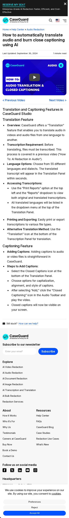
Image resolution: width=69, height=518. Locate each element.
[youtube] (28, 470)
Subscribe (48, 351)
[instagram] (35, 470)
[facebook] (4, 470)
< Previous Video (14, 100)
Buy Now (7, 444)
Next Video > (57, 100)
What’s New (42, 444)
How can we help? (28, 323)
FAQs (39, 421)
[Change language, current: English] (57, 20)
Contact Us (8, 456)
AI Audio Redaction (13, 372)
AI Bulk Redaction (12, 395)
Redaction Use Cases (47, 438)
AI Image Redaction (13, 384)
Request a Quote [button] (21, 30)
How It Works (10, 415)
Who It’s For (9, 421)
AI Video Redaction (13, 367)
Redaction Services (13, 401)
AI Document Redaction (15, 378)
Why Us (7, 427)
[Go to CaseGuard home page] (15, 20)
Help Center (42, 415)
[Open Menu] (64, 20)
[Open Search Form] (50, 20)
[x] (12, 470)
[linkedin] (20, 470)
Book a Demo (10, 450)
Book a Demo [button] (50, 30)
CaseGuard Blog (45, 427)
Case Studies (43, 433)
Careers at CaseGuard (14, 438)
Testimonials (9, 433)
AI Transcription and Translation (19, 390)
